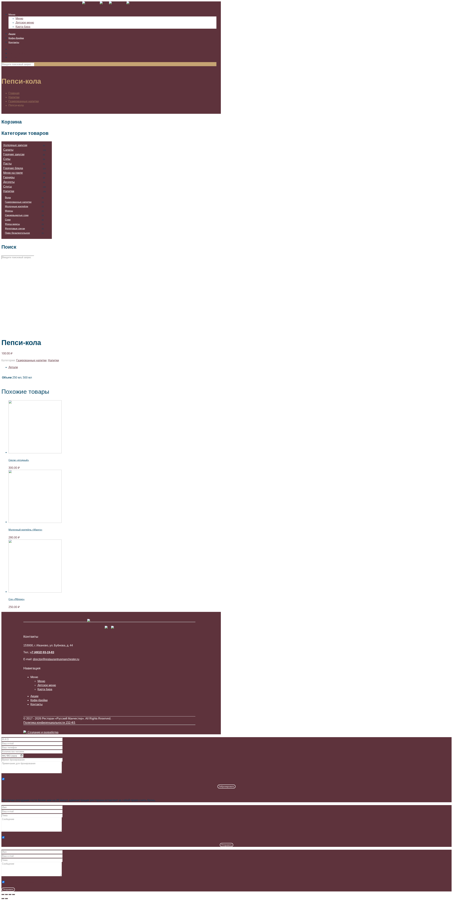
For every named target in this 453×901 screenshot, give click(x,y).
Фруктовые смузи (15, 228)
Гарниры (9, 177)
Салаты (8, 149)
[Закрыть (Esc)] (2, 894)
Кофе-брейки (17, 53)
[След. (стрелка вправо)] (6, 898)
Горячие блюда (13, 168)
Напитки (13, 97)
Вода (8, 197)
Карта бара (45, 689)
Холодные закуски (15, 145)
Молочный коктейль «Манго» (25, 529)
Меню (41, 681)
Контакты (14, 57)
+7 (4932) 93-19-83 (42, 652)
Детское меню (47, 685)
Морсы (9, 210)
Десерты (9, 181)
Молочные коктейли (16, 206)
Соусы (7, 186)
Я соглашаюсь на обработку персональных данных (35, 779)
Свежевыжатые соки (16, 215)
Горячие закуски (13, 154)
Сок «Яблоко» (16, 599)
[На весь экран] (9, 894)
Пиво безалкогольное (17, 232)
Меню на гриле (13, 172)
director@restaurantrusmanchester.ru (56, 659)
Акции (12, 49)
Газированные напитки (23, 101)
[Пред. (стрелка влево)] (2, 898)
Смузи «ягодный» (18, 460)
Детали (13, 367)
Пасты (7, 163)
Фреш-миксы (12, 224)
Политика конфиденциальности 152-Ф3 (49, 722)
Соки (8, 219)
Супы (6, 158)
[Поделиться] (6, 894)
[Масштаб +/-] (13, 894)
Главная (13, 93)
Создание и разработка (42, 732)
